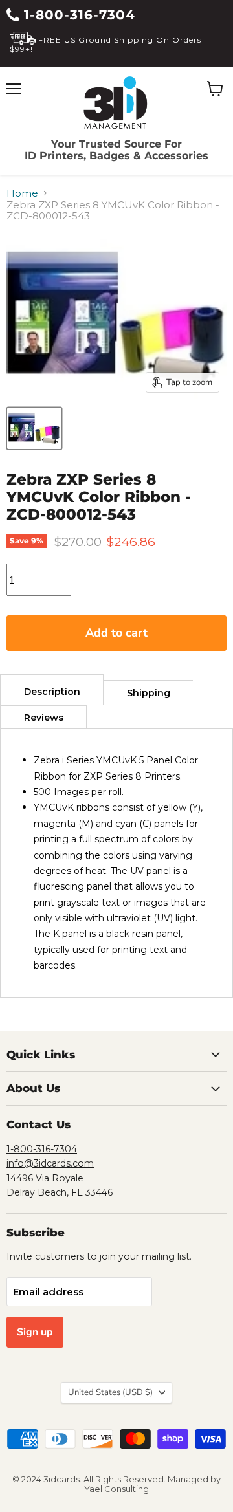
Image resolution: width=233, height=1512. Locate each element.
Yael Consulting (116, 1489)
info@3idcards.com (50, 1163)
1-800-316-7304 (77, 15)
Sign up (35, 1332)
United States (110, 1392)
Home (22, 193)
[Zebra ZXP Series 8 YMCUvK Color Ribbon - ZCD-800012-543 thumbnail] (34, 428)
